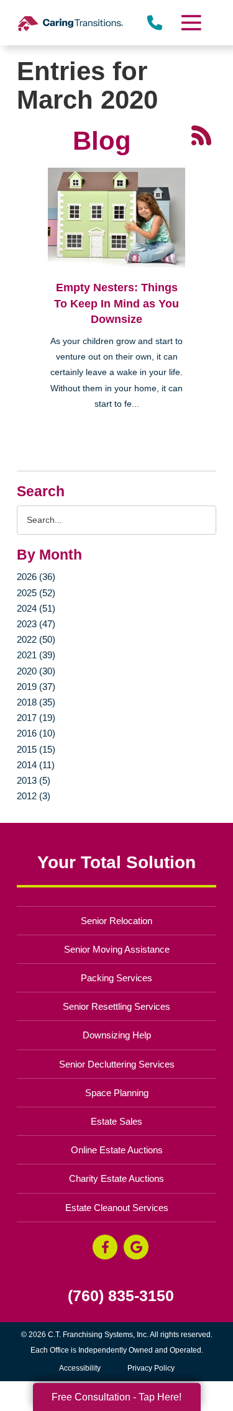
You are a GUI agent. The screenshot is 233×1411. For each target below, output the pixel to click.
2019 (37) (36, 686)
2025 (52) (36, 593)
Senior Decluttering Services (117, 1064)
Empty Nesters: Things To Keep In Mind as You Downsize (116, 303)
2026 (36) (36, 576)
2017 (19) (36, 717)
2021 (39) (36, 655)
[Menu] (190, 23)
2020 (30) (36, 671)
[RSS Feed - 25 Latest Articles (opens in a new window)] (201, 135)
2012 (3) (33, 796)
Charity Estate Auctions (116, 1178)
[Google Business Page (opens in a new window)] (136, 1247)
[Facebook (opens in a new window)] (105, 1247)
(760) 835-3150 (121, 1296)
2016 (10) (36, 733)
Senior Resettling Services (116, 1006)
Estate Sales (116, 1121)
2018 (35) (36, 702)
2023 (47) (36, 624)
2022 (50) (36, 639)
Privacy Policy (151, 1368)
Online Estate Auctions (117, 1150)
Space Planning (116, 1092)
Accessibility (80, 1368)
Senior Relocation (116, 920)
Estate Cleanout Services (116, 1207)
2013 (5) (33, 780)
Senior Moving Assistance (117, 949)
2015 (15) (36, 749)
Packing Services (116, 978)
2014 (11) (36, 765)
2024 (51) (36, 608)
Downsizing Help (117, 1035)
